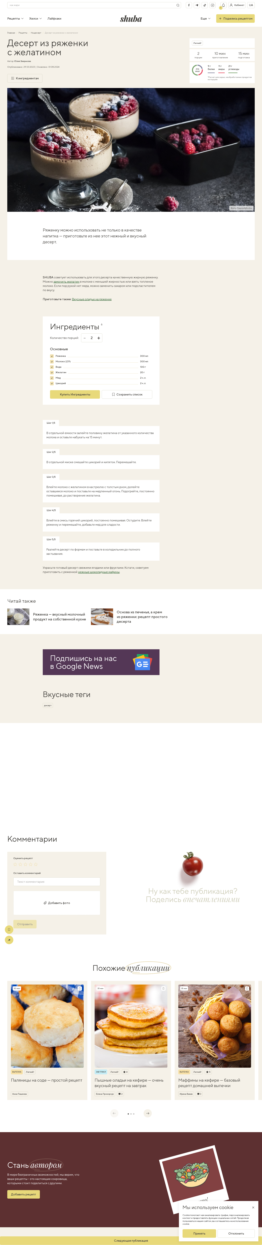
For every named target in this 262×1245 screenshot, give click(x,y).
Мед (58, 377)
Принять (199, 1233)
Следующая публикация (131, 1240)
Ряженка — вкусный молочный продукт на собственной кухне (59, 616)
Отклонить (236, 1233)
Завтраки (101, 1072)
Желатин (60, 372)
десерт (48, 705)
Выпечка (16, 1072)
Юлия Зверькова (22, 61)
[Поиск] (178, 5)
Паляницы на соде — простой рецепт (46, 1080)
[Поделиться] (9, 940)
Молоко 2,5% (63, 361)
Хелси (33, 18)
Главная (11, 33)
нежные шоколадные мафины (99, 572)
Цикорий (60, 383)
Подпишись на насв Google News (83, 662)
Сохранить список (129, 394)
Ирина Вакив (186, 1094)
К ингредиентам (27, 78)
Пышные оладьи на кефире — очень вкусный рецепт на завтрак (129, 1083)
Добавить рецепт (23, 1194)
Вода (58, 366)
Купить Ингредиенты (75, 394)
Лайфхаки (54, 18)
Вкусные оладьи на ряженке (92, 299)
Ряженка (60, 356)
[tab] (128, 1114)
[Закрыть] (253, 1207)
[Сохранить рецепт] (9, 929)
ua (251, 5)
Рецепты (13, 18)
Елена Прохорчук (105, 1094)
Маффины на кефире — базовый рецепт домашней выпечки (209, 1083)
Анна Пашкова (19, 1094)
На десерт (36, 33)
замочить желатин (66, 281)
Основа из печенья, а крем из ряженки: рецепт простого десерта (142, 616)
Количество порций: (64, 337)
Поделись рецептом (237, 18)
